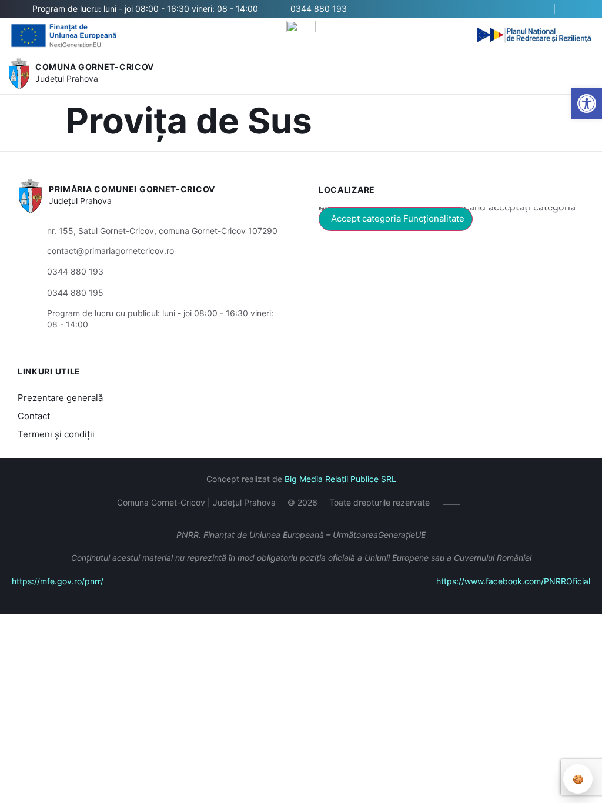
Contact (34, 415)
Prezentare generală (60, 397)
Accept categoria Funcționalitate (397, 218)
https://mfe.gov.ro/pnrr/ (57, 581)
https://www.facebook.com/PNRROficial (513, 581)
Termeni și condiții (56, 434)
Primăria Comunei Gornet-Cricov (132, 189)
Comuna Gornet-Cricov (94, 67)
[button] (552, 73)
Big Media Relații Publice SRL (340, 479)
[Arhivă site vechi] (577, 9)
